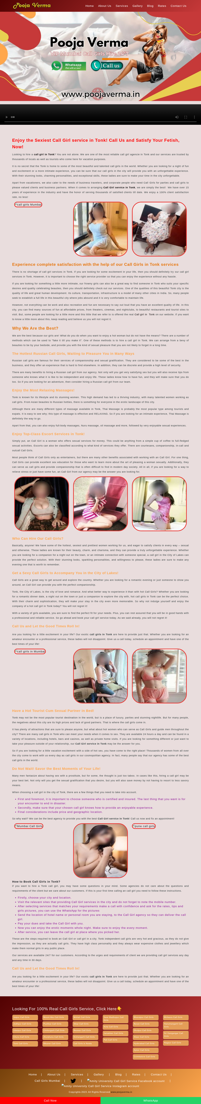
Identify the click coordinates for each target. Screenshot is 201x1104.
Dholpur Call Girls (143, 1030)
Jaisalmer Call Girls (113, 1033)
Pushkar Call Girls (52, 1024)
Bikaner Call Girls (52, 1043)
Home (89, 5)
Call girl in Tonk (145, 314)
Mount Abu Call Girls (53, 1017)
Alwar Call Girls (141, 1037)
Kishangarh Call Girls (84, 1037)
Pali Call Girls (110, 1040)
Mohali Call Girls (82, 1017)
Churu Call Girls (21, 1037)
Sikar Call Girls (81, 1024)
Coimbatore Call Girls (144, 1056)
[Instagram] (100, 1084)
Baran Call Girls (142, 1024)
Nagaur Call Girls (172, 1043)
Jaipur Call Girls (21, 1017)
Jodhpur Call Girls (22, 1024)
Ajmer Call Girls (141, 1050)
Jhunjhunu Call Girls (53, 1037)
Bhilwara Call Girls (173, 1017)
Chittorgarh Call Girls (54, 1030)
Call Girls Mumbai (47, 1080)
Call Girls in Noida (83, 1043)
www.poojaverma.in (121, 1092)
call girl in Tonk (44, 154)
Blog (150, 5)
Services (122, 5)
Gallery (137, 5)
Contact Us (179, 5)
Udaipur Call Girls (22, 1030)
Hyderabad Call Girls (144, 1043)
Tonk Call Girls (20, 1043)
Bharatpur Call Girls (144, 1017)
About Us (104, 5)
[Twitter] (74, 1079)
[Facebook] (127, 1079)
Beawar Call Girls (82, 1030)
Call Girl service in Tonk (119, 187)
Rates (162, 5)
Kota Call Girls (111, 1027)
